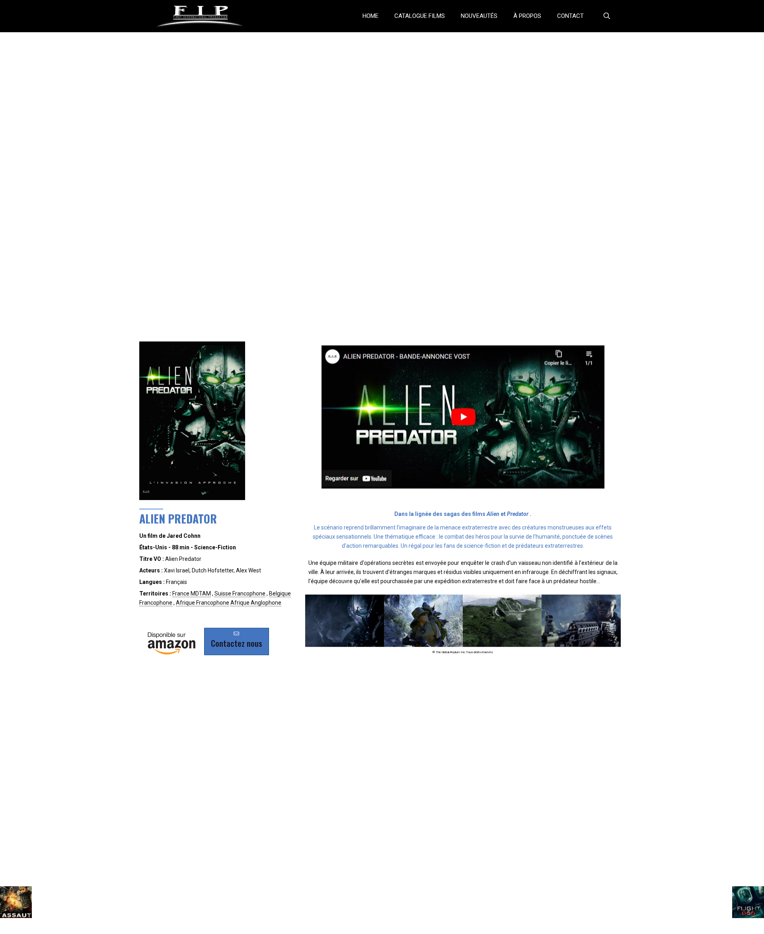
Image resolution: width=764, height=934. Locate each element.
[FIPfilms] (200, 16)
